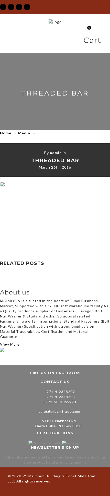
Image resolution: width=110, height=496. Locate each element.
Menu (69, 41)
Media (24, 133)
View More (10, 344)
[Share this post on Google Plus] (55, 241)
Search (106, 41)
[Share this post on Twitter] (44, 241)
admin (56, 152)
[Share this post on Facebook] (33, 241)
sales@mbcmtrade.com (59, 411)
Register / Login (78, 41)
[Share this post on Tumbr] (76, 241)
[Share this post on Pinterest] (66, 241)
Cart (87, 28)
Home (5, 133)
